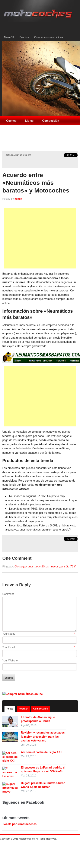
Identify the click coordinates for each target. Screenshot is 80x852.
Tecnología (13, 130)
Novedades (33, 139)
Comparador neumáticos (48, 37)
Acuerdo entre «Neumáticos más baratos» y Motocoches (35, 183)
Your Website (10, 660)
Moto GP (9, 37)
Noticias (11, 139)
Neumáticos (38, 130)
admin (18, 198)
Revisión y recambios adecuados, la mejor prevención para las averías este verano (43, 736)
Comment (8, 594)
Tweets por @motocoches (19, 824)
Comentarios (40, 708)
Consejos (60, 130)
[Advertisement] (40, 238)
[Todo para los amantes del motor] (38, 10)
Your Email (8, 647)
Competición (50, 120)
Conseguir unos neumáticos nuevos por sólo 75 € (45, 566)
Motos (29, 120)
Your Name (8, 633)
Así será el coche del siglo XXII (41, 752)
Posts (10, 708)
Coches (11, 120)
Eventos (24, 37)
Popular (23, 708)
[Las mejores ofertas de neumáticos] (23, 693)
